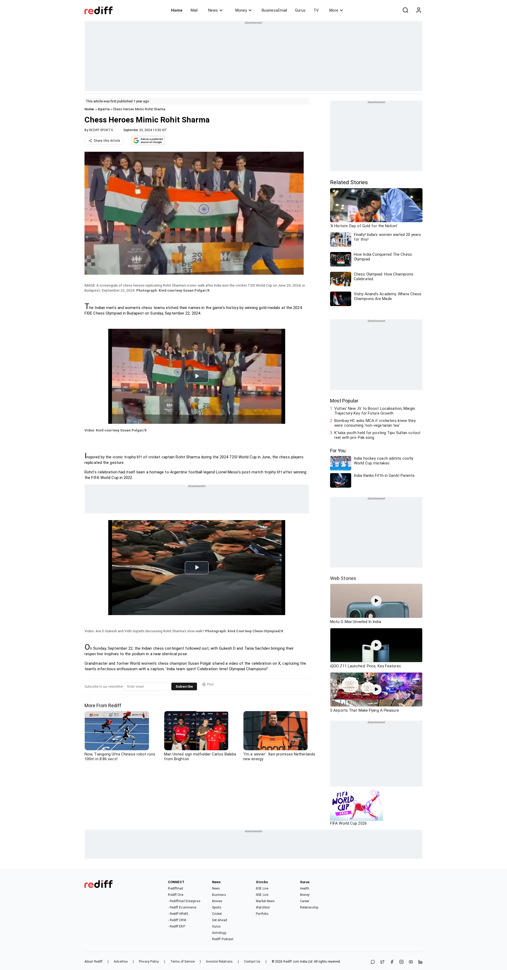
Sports (104, 109)
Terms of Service (182, 961)
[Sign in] (418, 10)
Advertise (121, 961)
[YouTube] (411, 962)
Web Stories (343, 578)
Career (304, 901)
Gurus (300, 10)
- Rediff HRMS (178, 914)
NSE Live (262, 895)
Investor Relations (219, 961)
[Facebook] (392, 962)
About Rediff (93, 961)
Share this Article (107, 140)
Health (304, 888)
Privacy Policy (149, 961)
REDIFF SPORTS (100, 130)
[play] (376, 601)
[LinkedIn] (420, 962)
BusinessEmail (274, 10)
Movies (217, 901)
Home (176, 10)
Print (210, 684)
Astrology (219, 933)
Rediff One (175, 895)
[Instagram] (401, 962)
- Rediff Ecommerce (182, 907)
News (213, 10)
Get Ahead (219, 920)
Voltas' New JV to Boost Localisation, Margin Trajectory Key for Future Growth (374, 411)
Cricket (217, 914)
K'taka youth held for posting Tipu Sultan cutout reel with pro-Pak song (377, 435)
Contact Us (252, 961)
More (333, 10)
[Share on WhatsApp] (373, 962)
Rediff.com (291, 961)
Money (241, 10)
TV (316, 10)
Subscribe (184, 686)
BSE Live (262, 888)
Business (219, 895)
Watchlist (263, 907)
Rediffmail (175, 888)
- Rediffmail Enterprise (184, 901)
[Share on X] (382, 962)
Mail (194, 10)
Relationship (309, 907)
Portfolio (262, 914)
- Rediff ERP (176, 926)
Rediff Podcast (222, 939)
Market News (265, 901)
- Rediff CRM (177, 920)
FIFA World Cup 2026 (348, 823)
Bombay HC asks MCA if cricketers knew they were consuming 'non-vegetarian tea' (375, 423)
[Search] (405, 10)
